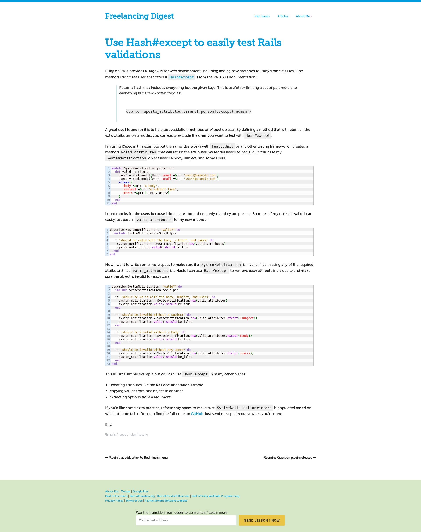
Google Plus (140, 491)
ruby (132, 434)
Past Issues (262, 16)
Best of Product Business (173, 496)
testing (143, 434)
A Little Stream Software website (166, 500)
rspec (122, 434)
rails (113, 434)
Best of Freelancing (142, 496)
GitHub (197, 414)
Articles (283, 16)
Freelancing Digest (139, 16)
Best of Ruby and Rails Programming (215, 496)
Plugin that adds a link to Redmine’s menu (138, 457)
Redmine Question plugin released (288, 457)
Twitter (125, 491)
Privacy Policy (114, 500)
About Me (303, 16)
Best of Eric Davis (116, 496)
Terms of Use (134, 500)
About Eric (112, 491)
